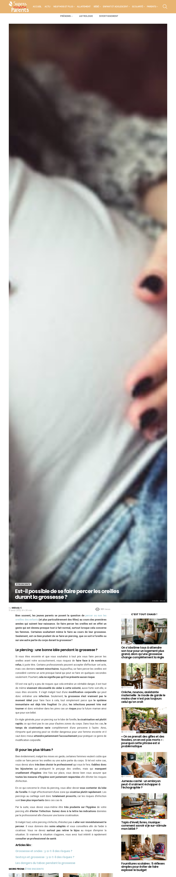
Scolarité (137, 6)
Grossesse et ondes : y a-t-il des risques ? (43, 851)
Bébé (96, 6)
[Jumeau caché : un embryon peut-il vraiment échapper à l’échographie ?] (144, 765)
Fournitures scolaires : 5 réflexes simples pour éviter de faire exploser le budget (143, 867)
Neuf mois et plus (63, 6)
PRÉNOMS (65, 16)
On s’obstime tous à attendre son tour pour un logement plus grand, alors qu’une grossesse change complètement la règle (142, 652)
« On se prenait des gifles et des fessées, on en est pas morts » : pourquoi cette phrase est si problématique (142, 741)
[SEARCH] (165, 6)
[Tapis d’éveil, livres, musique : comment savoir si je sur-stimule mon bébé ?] (144, 806)
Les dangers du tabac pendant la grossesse (45, 863)
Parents (151, 6)
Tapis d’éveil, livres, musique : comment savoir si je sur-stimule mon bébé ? (143, 825)
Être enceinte (34, 869)
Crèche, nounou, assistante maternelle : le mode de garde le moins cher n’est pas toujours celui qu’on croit (143, 697)
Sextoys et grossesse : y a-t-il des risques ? (44, 857)
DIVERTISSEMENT (108, 16)
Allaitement (84, 6)
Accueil (37, 6)
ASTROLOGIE (86, 16)
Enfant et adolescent (115, 6)
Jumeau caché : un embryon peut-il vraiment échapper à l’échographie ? (141, 784)
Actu (47, 6)
